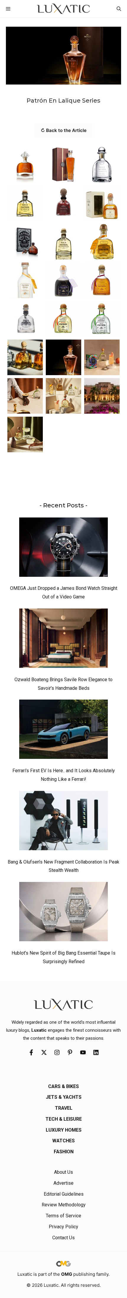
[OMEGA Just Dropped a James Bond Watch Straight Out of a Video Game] (63, 548)
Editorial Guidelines (64, 1194)
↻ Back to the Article (64, 130)
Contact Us (63, 1237)
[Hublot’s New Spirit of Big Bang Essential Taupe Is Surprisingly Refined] (63, 913)
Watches (63, 1140)
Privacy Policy (63, 1226)
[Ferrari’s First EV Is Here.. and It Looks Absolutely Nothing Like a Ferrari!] (63, 731)
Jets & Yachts (64, 1097)
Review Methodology (64, 1205)
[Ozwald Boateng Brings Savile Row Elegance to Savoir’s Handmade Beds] (63, 640)
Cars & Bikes (63, 1086)
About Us (63, 1172)
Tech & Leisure (63, 1119)
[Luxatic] (63, 9)
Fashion (64, 1151)
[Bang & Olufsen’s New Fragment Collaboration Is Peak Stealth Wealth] (63, 822)
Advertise (63, 1183)
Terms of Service (63, 1216)
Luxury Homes (64, 1130)
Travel (63, 1108)
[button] (119, 9)
